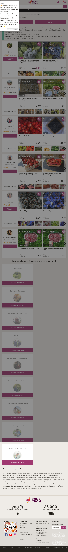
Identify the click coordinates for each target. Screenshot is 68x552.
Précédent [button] (10, 29)
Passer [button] (2, 3)
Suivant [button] (15, 29)
